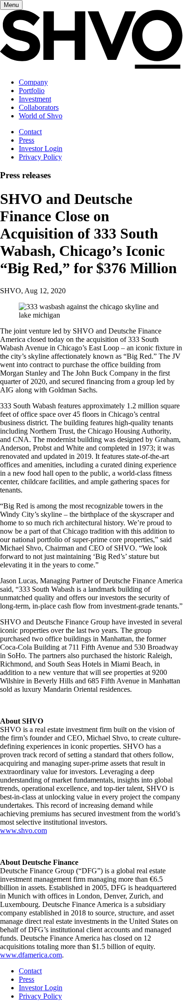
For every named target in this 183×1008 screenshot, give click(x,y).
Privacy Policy (40, 157)
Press (26, 140)
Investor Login (40, 148)
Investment (35, 99)
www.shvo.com (23, 830)
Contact (30, 132)
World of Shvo (40, 116)
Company (33, 82)
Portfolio (32, 90)
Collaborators (39, 107)
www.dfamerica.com (31, 955)
